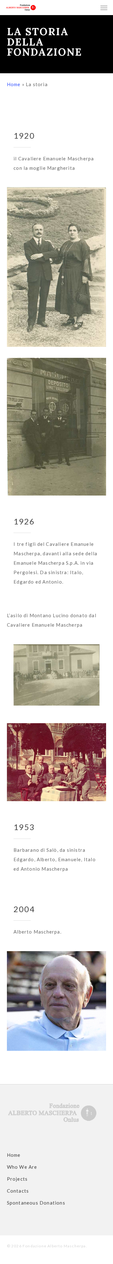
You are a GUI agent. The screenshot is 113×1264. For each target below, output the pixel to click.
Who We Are (22, 1167)
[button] (103, 7)
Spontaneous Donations (36, 1203)
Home (14, 84)
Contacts (18, 1191)
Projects (17, 1179)
